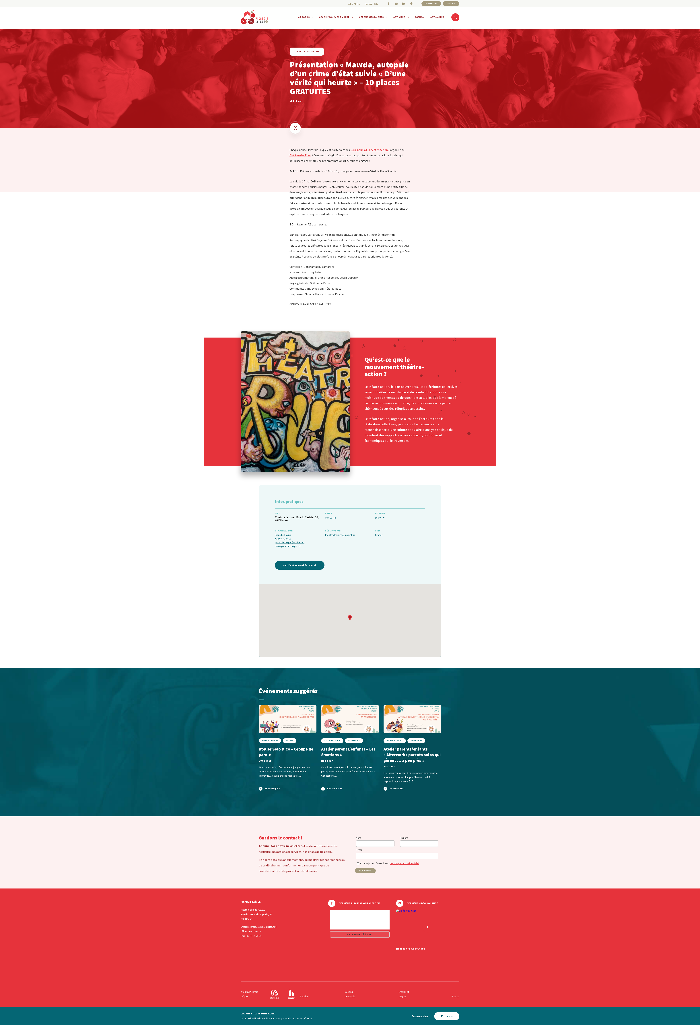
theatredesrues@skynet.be (340, 535)
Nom (358, 837)
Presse (455, 996)
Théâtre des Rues (300, 155)
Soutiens (305, 996)
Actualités (437, 17)
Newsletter (431, 4)
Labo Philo (354, 4)
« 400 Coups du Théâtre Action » (370, 150)
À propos (304, 17)
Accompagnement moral (334, 17)
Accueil (298, 51)
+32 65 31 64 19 (283, 538)
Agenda (419, 17)
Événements (313, 51)
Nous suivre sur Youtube (410, 948)
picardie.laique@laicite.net (289, 542)
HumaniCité (371, 4)
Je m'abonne (365, 870)
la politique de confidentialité (404, 863)
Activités (399, 17)
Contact (451, 4)
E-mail (359, 849)
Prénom (404, 837)
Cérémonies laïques (371, 17)
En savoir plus (420, 1016)
